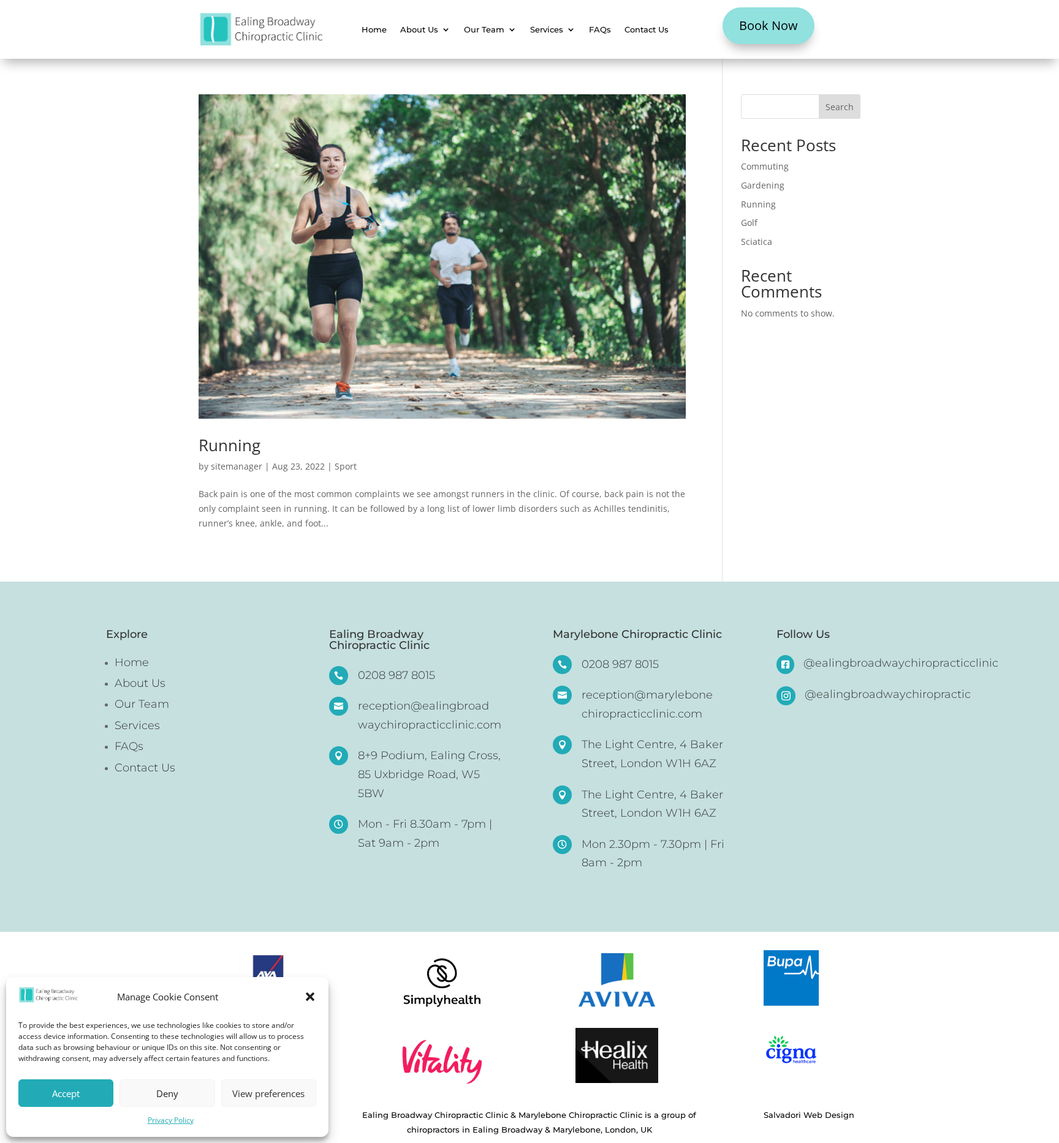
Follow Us (803, 635)
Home (374, 29)
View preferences (268, 1093)
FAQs (600, 29)
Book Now (768, 25)
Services (546, 29)
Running (229, 445)
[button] (310, 997)
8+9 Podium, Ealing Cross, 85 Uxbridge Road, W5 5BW (429, 774)
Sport (346, 466)
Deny (167, 1093)
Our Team (484, 29)
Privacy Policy (171, 1120)
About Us (419, 29)
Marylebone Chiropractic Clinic (637, 635)
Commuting (765, 166)
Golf (749, 222)
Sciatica (756, 241)
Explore (127, 635)
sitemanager (236, 466)
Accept (66, 1093)
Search (840, 107)
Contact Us (646, 29)
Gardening (762, 185)
